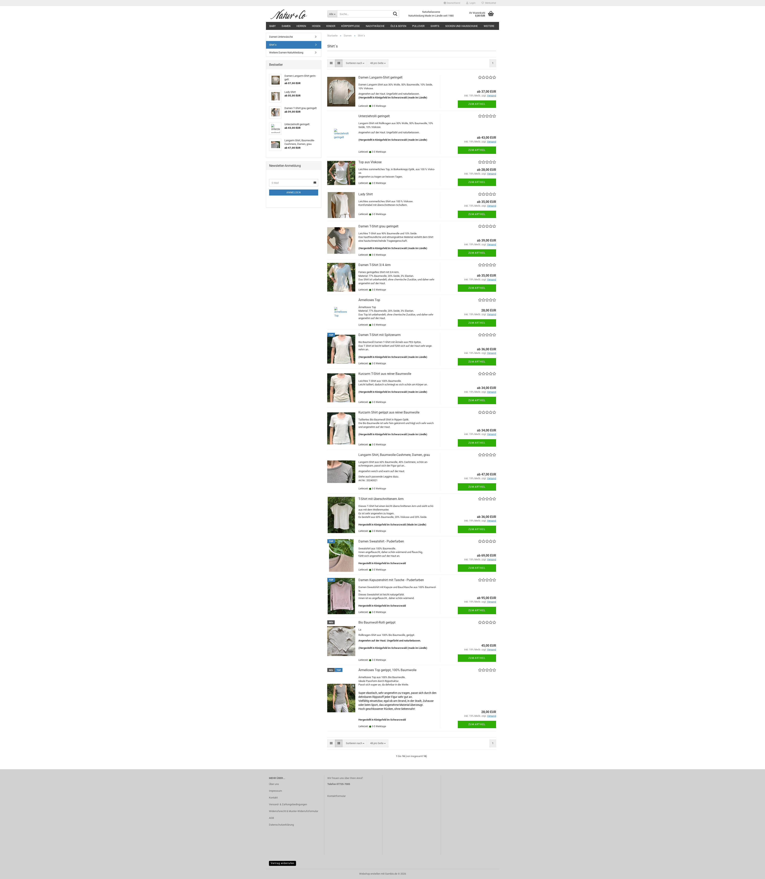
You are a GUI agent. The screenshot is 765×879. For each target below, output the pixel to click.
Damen (286, 26)
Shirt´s (273, 44)
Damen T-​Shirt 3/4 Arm (374, 265)
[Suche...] (395, 14)
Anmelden (293, 192)
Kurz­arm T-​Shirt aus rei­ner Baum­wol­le (384, 374)
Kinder (330, 26)
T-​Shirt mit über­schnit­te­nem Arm (381, 499)
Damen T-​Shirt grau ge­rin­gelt (378, 226)
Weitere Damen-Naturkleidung (286, 52)
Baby (272, 26)
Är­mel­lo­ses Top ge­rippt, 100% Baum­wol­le (387, 670)
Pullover (418, 26)
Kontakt (273, 797)
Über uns (274, 784)
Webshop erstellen (369, 873)
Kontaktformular (336, 796)
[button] (452, 3)
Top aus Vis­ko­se (370, 162)
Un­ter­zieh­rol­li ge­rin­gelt (374, 116)
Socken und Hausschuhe (461, 26)
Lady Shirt (365, 194)
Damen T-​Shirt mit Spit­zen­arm (379, 335)
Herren (301, 26)
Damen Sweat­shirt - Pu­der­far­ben (381, 541)
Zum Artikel (476, 104)
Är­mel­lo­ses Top (369, 300)
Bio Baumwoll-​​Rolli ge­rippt (376, 622)
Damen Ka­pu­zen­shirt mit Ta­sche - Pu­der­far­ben (391, 580)
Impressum (275, 790)
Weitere (489, 26)
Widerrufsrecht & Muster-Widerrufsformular (293, 811)
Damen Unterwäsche (281, 36)
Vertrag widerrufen (282, 863)
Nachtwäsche (375, 26)
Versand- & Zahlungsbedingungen (288, 804)
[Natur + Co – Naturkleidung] (295, 14)
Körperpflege (350, 26)
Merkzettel (490, 3)
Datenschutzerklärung (281, 824)
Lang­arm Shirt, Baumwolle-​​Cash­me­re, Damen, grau (394, 455)
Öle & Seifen (398, 26)
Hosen (316, 26)
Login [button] (472, 3)
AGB (271, 817)
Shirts (435, 26)
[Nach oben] (754, 873)
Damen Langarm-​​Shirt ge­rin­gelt (380, 77)
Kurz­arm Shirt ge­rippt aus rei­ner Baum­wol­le (388, 412)
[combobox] (355, 63)
